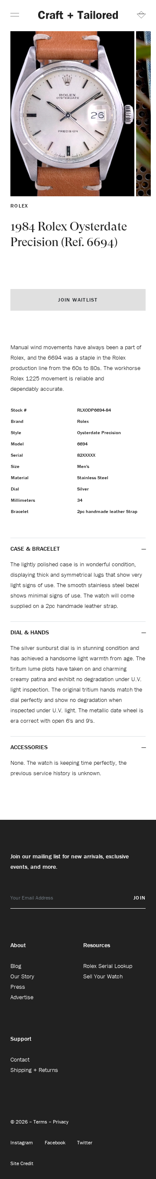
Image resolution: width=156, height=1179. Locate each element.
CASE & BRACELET (35, 548)
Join (139, 897)
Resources (96, 945)
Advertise (21, 997)
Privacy (60, 1121)
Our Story (22, 976)
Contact (19, 1059)
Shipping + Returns (34, 1070)
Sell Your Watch (103, 976)
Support (21, 1039)
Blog (15, 966)
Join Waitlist (78, 299)
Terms (41, 1121)
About (18, 945)
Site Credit (21, 1163)
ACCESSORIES (29, 747)
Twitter (84, 1142)
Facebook (56, 1142)
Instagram (22, 1142)
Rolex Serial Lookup (107, 966)
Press (17, 987)
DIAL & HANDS (29, 632)
